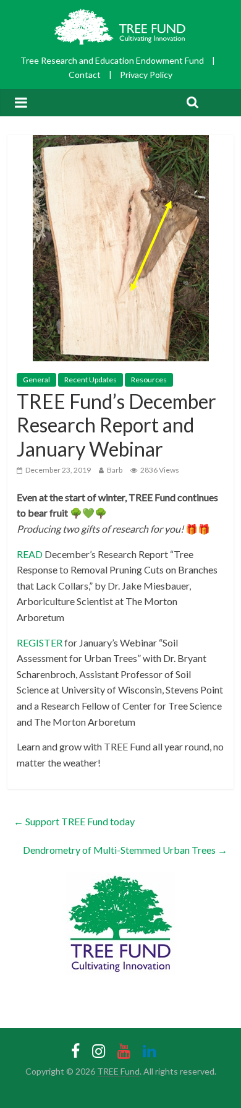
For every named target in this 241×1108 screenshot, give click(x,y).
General (36, 379)
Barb (114, 470)
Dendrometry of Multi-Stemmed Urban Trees (125, 850)
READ (30, 554)
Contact (85, 74)
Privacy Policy (146, 74)
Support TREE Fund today (74, 821)
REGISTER (39, 642)
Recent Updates (90, 379)
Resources (149, 379)
